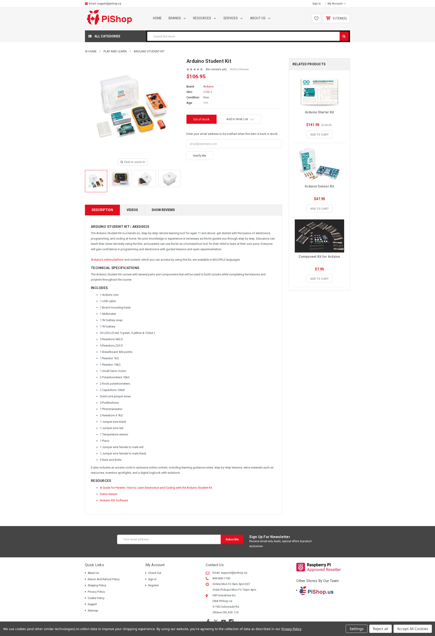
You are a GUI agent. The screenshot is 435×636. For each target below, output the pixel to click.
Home (157, 18)
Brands (175, 18)
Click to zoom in (134, 162)
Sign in (316, 3)
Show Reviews (163, 210)
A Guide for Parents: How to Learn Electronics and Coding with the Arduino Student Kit (156, 487)
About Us (258, 18)
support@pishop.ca (109, 3)
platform (118, 259)
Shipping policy (97, 585)
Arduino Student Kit (149, 51)
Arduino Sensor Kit (319, 186)
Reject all (380, 628)
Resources (202, 18)
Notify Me (199, 155)
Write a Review (239, 69)
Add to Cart (319, 134)
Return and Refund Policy (104, 579)
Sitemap (93, 610)
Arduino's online (101, 259)
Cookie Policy (96, 598)
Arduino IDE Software (114, 500)
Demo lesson (108, 494)
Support (92, 604)
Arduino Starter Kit (319, 112)
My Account (335, 3)
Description (102, 210)
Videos (132, 210)
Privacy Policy (96, 591)
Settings (357, 628)
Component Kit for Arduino (319, 256)
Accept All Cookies (412, 628)
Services (231, 18)
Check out (154, 573)
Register (153, 585)
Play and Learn (115, 51)
